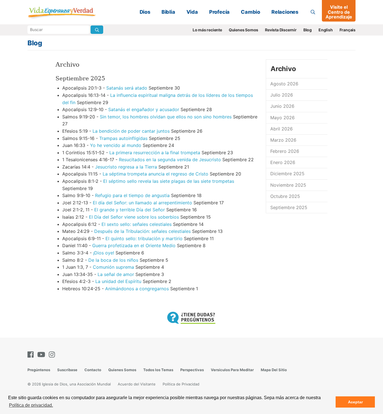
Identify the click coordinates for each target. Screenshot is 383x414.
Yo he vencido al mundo (115, 145)
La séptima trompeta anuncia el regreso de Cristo (155, 174)
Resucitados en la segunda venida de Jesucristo (170, 159)
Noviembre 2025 (288, 185)
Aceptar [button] (355, 402)
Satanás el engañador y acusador (143, 109)
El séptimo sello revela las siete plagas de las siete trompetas (168, 181)
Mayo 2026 (282, 117)
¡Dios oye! (103, 253)
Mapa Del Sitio (274, 370)
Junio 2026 (282, 106)
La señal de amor (116, 274)
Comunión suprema (113, 267)
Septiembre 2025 (288, 207)
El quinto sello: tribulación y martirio (144, 238)
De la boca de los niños (113, 260)
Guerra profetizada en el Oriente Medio (134, 245)
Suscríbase (67, 370)
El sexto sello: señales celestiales (136, 224)
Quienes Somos (243, 29)
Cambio (250, 12)
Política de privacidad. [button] (31, 405)
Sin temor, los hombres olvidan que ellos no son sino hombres (166, 117)
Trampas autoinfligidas (123, 138)
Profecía (219, 12)
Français (348, 29)
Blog (307, 29)
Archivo (283, 69)
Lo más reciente (207, 29)
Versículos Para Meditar (232, 370)
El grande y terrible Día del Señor (129, 209)
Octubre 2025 (285, 196)
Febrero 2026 (284, 151)
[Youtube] (42, 354)
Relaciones (284, 12)
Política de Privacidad (181, 384)
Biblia (168, 12)
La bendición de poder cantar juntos (131, 131)
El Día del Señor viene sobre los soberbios (134, 217)
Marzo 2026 (283, 140)
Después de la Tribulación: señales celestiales (142, 231)
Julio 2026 (281, 95)
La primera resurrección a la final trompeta (154, 152)
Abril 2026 (281, 129)
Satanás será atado (126, 88)
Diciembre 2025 (287, 173)
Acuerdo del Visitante (137, 384)
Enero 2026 (282, 162)
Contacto (92, 370)
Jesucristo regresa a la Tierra (126, 167)
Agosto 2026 (284, 83)
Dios (145, 12)
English (326, 29)
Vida (192, 12)
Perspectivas (192, 370)
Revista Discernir (281, 29)
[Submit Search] (97, 29)
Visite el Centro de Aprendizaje (339, 12)
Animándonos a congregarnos (137, 288)
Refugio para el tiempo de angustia (132, 195)
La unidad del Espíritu (118, 281)
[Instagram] (53, 354)
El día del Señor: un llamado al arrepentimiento (142, 202)
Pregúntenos (38, 370)
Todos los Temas (158, 370)
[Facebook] (31, 354)
